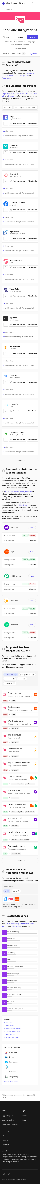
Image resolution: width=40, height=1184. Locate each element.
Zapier (4, 75)
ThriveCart (11, 93)
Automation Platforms (13, 1029)
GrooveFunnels (16, 260)
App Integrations (8, 1120)
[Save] (5, 123)
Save (7, 37)
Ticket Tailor (14, 289)
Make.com (30, 73)
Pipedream (6, 78)
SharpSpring (13, 1077)
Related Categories (12, 1037)
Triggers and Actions (13, 1031)
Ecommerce (24, 924)
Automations (10, 1034)
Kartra (11, 1067)
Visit (32, 37)
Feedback (5, 1144)
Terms (24, 1120)
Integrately (24, 75)
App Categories (7, 1116)
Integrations (10, 1026)
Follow (20, 37)
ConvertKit (20, 93)
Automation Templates (10, 1124)
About (4, 1136)
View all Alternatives (11, 1082)
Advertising (16, 926)
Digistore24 (12, 96)
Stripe (4, 93)
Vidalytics (13, 375)
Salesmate (14, 404)
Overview (9, 1023)
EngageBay (13, 1052)
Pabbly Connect (13, 75)
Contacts (5, 1140)
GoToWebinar (15, 346)
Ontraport (12, 1072)
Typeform (13, 318)
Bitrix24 (11, 1057)
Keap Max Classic (16, 433)
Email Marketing (20, 48)
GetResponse (13, 1062)
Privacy (24, 1116)
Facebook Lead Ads (17, 203)
